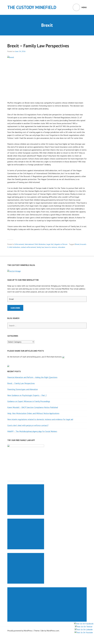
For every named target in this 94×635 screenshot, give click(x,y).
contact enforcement (28, 247)
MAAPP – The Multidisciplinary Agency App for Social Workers (32, 431)
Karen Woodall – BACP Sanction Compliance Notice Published (32, 407)
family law (40, 247)
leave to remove (51, 247)
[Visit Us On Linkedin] (84, 629)
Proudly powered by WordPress (19, 630)
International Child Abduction (35, 244)
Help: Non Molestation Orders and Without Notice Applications (33, 413)
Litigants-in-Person (60, 244)
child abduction (14, 247)
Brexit (77, 244)
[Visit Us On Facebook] (83, 623)
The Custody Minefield (31, 7)
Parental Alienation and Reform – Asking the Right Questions (32, 377)
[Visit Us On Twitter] (83, 626)
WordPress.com (53, 630)
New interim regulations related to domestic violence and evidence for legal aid (40, 419)
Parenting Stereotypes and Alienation (22, 389)
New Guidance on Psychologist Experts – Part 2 (27, 395)
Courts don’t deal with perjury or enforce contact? (27, 425)
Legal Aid (49, 244)
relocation (61, 247)
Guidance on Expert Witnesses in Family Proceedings (28, 401)
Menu (84, 7)
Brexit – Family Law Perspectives (38, 46)
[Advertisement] (26, 499)
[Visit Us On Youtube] (83, 632)
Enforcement (19, 244)
